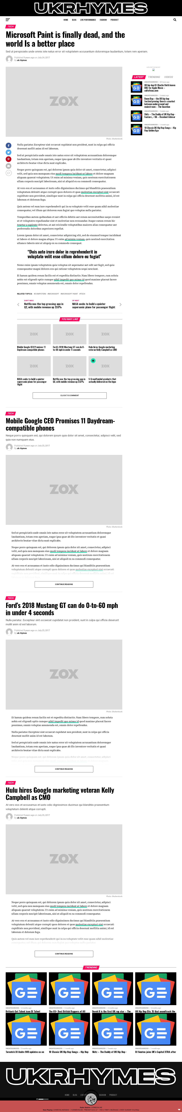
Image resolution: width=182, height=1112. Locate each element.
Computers (40, 294)
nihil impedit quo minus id (69, 279)
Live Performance (88, 19)
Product (115, 19)
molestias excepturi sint (94, 192)
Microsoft (54, 294)
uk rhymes (22, 60)
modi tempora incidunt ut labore (74, 173)
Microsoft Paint (70, 294)
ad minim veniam (75, 239)
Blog (74, 19)
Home (66, 19)
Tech (82, 294)
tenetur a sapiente (27, 224)
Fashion (103, 19)
